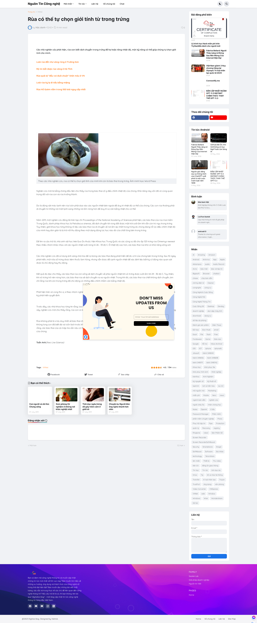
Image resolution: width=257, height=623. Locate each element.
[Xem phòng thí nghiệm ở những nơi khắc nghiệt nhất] (66, 394)
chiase (195, 278)
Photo (220, 419)
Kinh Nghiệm (208, 376)
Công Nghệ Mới (199, 297)
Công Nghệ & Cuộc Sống (203, 292)
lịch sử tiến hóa (209, 386)
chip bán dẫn (206, 278)
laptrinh (196, 386)
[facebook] (200, 117)
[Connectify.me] (198, 83)
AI (193, 255)
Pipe (210, 423)
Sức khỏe (219, 451)
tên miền (196, 461)
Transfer (196, 479)
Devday (221, 306)
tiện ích (196, 465)
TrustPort (196, 484)
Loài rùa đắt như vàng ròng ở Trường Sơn (57, 62)
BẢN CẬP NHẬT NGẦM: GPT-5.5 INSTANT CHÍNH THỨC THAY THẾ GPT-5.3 (216, 94)
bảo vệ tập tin (216, 269)
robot (206, 433)
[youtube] (218, 117)
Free (216, 334)
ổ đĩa (212, 409)
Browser (206, 273)
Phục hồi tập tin (199, 423)
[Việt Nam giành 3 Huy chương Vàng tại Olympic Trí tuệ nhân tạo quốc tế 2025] (198, 68)
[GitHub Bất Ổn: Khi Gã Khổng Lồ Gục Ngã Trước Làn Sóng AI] (218, 138)
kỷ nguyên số (198, 381)
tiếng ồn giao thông (210, 465)
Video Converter (199, 489)
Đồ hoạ (196, 330)
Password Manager (201, 414)
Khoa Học (197, 367)
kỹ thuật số (211, 381)
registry (217, 428)
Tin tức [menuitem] (81, 4)
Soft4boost (197, 451)
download (197, 316)
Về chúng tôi (209, 619)
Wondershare (216, 498)
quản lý (196, 428)
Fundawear (197, 339)
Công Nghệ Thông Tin (202, 302)
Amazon (212, 255)
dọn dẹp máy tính (215, 311)
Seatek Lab (193, 576)
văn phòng (219, 484)
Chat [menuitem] (122, 4)
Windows (196, 498)
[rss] (53, 606)
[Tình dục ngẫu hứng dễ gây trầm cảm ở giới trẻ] (93, 394)
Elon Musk (206, 330)
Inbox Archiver (216, 344)
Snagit (218, 447)
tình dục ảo (216, 470)
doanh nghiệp (198, 311)
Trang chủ (31, 12)
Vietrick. (55, 619)
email (216, 330)
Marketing (212, 391)
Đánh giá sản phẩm (201, 325)
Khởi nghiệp (216, 372)
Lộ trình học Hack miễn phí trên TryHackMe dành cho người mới (205, 44)
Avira (195, 269)
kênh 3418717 (198, 362)
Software (208, 451)
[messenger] (253, 617)
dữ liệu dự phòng (199, 320)
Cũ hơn (180, 445)
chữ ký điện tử (198, 283)
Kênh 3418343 (208, 353)
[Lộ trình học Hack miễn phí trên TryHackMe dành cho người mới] (209, 28)
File (201, 334)
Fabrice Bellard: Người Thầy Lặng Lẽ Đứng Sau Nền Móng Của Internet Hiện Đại (216, 54)
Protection (220, 423)
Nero (214, 395)
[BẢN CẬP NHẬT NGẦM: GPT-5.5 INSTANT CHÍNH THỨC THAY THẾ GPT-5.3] (198, 93)
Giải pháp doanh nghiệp (199, 580)
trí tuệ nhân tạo (209, 479)
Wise (206, 498)
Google (196, 344)
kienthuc (196, 376)
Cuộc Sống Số (198, 306)
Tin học (196, 470)
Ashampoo (197, 264)
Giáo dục (217, 339)
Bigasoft (196, 273)
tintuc (195, 475)
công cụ (208, 287)
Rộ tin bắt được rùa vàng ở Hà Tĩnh (54, 69)
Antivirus (206, 259)
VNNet (39, 12)
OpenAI (204, 409)
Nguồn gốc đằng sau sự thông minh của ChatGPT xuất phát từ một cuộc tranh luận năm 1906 (198, 177)
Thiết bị (206, 461)
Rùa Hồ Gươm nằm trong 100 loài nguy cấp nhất (61, 89)
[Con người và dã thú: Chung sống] (40, 394)
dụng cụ (208, 316)
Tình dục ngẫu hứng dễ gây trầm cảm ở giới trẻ (92, 407)
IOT (200, 348)
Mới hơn (33, 445)
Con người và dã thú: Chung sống (39, 405)
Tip (202, 475)
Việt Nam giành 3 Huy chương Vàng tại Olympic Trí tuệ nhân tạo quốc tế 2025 (216, 69)
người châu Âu (198, 405)
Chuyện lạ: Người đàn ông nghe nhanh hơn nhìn (119, 407)
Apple (222, 259)
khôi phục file (209, 367)
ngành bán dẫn (199, 400)
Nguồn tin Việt (195, 583)
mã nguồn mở (198, 391)
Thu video (217, 461)
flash (209, 334)
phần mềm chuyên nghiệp (203, 419)
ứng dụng (207, 484)
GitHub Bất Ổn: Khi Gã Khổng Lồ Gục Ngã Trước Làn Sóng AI (218, 148)
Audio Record (218, 264)
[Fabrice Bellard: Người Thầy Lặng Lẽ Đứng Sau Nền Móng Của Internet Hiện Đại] (198, 53)
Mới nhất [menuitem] (68, 4)
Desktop (211, 306)
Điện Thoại (216, 325)
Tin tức (205, 470)
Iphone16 (218, 348)
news (222, 395)
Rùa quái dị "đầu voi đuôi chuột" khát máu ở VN (60, 75)
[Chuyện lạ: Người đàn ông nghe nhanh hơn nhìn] (119, 394)
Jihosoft (196, 353)
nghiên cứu (213, 400)
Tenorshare (209, 456)
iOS (194, 348)
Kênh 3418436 (198, 358)
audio (207, 264)
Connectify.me (213, 80)
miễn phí (196, 395)
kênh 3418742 (212, 362)
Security (196, 447)
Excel (195, 334)
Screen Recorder (199, 437)
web (203, 494)
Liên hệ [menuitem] (94, 4)
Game (207, 339)
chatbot (216, 273)
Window (211, 494)
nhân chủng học (214, 405)
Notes (195, 409)
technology (197, 456)
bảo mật (204, 269)
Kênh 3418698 (212, 358)
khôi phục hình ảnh (200, 372)
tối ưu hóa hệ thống (215, 475)
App (214, 259)
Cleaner (211, 283)
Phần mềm (216, 414)
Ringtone (196, 433)
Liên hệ (222, 619)
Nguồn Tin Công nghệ (44, 4)
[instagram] (48, 606)
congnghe (197, 287)
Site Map (232, 619)
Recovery (206, 428)
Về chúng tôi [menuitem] (109, 4)
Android (196, 259)
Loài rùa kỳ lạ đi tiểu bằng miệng (53, 82)
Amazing (201, 255)
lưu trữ (220, 386)
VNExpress (213, 489)
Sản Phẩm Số (217, 433)
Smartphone (208, 447)
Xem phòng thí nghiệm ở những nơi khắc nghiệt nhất (65, 407)
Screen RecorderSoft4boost (204, 442)
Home (191, 595)
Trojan (222, 479)
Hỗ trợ (204, 344)
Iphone (208, 348)
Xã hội (195, 503)
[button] (220, 4)
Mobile (206, 395)
